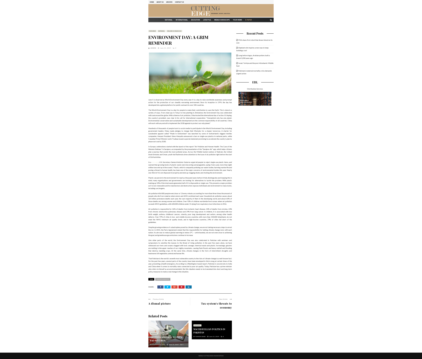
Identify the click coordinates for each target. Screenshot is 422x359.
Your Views (237, 20)
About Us (160, 2)
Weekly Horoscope (222, 20)
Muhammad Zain (158, 344)
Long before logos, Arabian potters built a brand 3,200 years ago (253, 56)
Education (195, 20)
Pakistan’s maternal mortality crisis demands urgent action (254, 72)
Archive (169, 2)
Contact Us (179, 2)
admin (153, 48)
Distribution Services (255, 89)
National (168, 20)
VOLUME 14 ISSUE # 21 (174, 31)
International (182, 20)
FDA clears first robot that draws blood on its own (254, 41)
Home (152, 2)
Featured (152, 31)
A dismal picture (159, 303)
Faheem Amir (201, 336)
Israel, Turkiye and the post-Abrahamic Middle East (254, 64)
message (155, 162)
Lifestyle (207, 20)
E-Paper (248, 20)
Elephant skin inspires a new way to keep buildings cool (252, 49)
